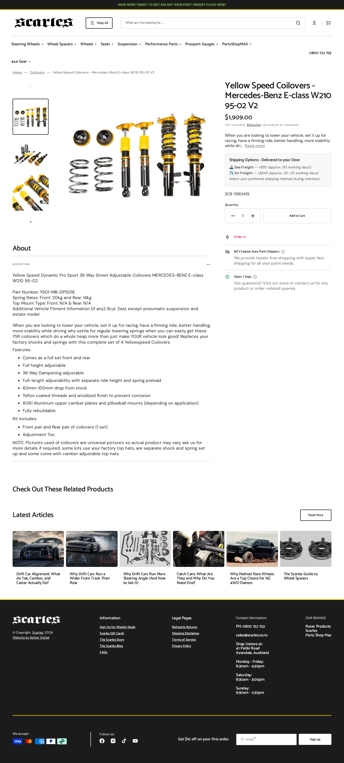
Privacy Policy (181, 646)
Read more (255, 145)
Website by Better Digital (31, 637)
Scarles (37, 632)
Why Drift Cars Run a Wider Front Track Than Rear (90, 578)
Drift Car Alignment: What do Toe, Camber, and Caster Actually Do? (38, 578)
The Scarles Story (112, 639)
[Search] (299, 22)
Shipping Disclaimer (185, 633)
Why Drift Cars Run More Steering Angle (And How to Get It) (144, 578)
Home (17, 72)
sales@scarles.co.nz (251, 635)
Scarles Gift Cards (112, 633)
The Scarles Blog (111, 646)
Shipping (254, 125)
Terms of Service (184, 639)
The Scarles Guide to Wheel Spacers (301, 576)
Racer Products (318, 626)
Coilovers (37, 72)
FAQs (103, 652)
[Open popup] (283, 251)
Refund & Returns (184, 627)
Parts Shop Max (318, 635)
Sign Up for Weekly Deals (117, 627)
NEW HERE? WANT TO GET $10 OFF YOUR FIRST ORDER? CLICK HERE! (172, 5)
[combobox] (213, 23)
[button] (314, 22)
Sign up (315, 739)
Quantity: (232, 205)
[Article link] (38, 561)
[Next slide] (31, 222)
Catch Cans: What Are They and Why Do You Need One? (196, 578)
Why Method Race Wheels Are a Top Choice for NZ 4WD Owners (252, 578)
